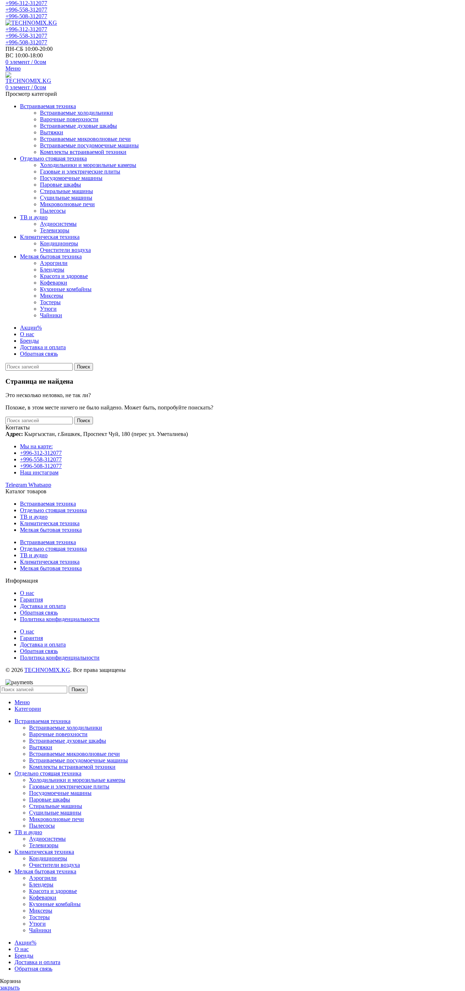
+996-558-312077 (26, 10)
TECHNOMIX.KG (47, 670)
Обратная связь (39, 612)
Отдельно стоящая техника (53, 510)
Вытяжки (51, 132)
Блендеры (52, 269)
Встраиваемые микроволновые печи (85, 139)
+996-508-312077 (26, 16)
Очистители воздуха (65, 250)
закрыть (10, 987)
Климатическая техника (50, 523)
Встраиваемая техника (48, 504)
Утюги (48, 309)
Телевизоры (54, 230)
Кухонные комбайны (66, 289)
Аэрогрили (54, 263)
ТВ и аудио (34, 517)
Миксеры (51, 296)
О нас (27, 593)
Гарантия (31, 599)
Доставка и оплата (43, 606)
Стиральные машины (66, 191)
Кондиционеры (59, 243)
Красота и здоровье (64, 276)
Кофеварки (53, 283)
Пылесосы (53, 211)
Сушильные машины (66, 198)
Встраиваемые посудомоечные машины (89, 145)
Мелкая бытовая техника (51, 530)
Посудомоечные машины (71, 178)
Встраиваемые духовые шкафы (78, 126)
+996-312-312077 (26, 3)
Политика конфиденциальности (60, 619)
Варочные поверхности (69, 119)
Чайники (51, 315)
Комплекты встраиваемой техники (83, 152)
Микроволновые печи (67, 204)
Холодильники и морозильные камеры (88, 165)
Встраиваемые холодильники (76, 113)
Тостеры (50, 302)
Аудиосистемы (58, 224)
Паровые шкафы (60, 185)
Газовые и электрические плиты (80, 171)
